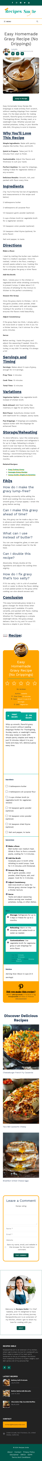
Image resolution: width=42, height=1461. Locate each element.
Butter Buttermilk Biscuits (21, 1391)
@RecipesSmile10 (21, 998)
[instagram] (17, 53)
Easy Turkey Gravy (16, 469)
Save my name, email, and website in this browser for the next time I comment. (22, 1247)
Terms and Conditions (21, 1457)
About (21, 1328)
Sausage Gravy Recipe (17, 472)
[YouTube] (28, 2)
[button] (37, 21)
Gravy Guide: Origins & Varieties (21, 475)
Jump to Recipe (21, 99)
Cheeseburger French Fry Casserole (18, 1073)
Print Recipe (14, 715)
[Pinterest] (20, 2)
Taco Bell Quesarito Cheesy (14, 1127)
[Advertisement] (21, 760)
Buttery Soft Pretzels (19, 1380)
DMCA (23, 1455)
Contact (17, 1452)
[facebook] (13, 53)
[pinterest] (22, 53)
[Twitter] (24, 2)
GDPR (30, 1455)
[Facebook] (12, 2)
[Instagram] (16, 2)
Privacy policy (29, 1452)
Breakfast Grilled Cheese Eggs (16, 1181)
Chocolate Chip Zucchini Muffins (23, 1402)
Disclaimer (14, 1455)
